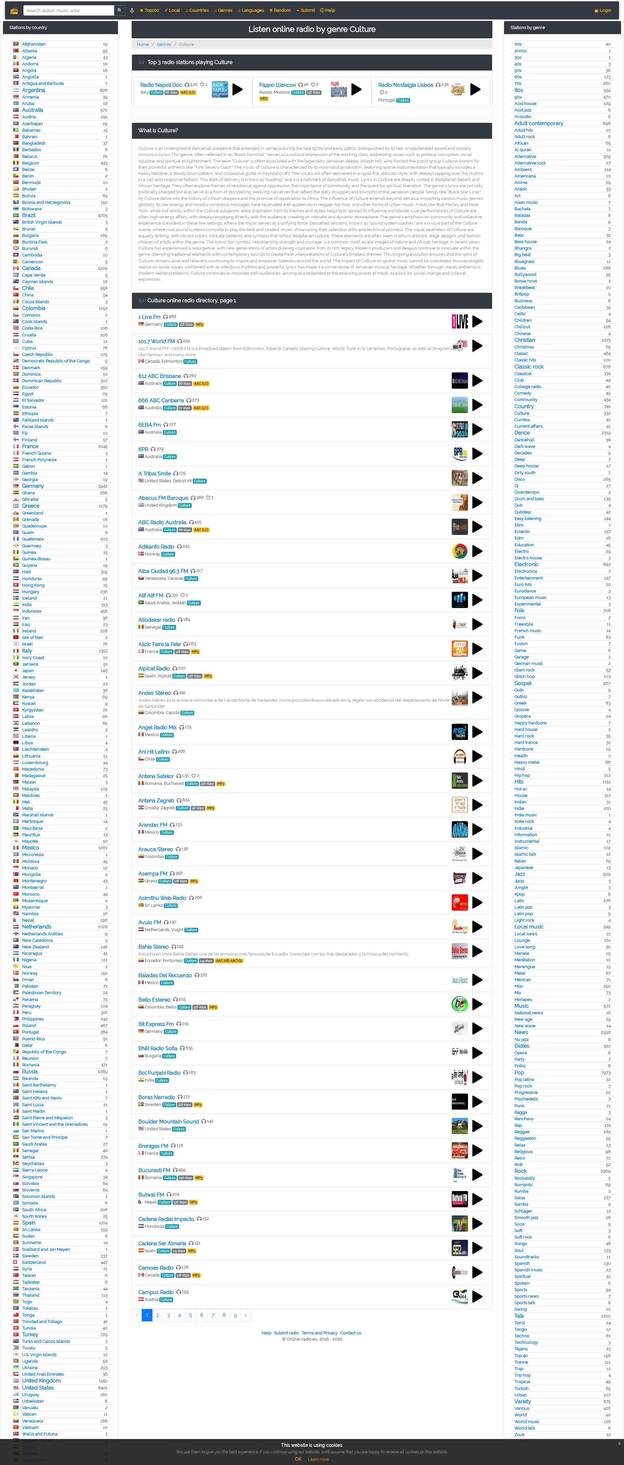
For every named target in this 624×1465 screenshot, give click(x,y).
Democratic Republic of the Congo (56, 360)
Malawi (29, 782)
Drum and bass (529, 498)
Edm (519, 538)
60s (518, 76)
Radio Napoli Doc (161, 85)
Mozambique (35, 900)
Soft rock (523, 1237)
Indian (520, 801)
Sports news (526, 1296)
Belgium (30, 163)
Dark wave (524, 446)
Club (519, 380)
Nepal (28, 920)
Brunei (28, 229)
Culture (521, 413)
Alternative (525, 156)
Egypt (27, 393)
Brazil (28, 215)
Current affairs (528, 426)
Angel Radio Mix (157, 727)
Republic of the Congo (44, 1051)
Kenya (28, 696)
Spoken (522, 1283)
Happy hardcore (530, 722)
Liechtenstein (35, 749)
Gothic (520, 696)
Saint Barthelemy (39, 1085)
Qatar (27, 1045)
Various (521, 1408)
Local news (525, 933)
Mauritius (31, 834)
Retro (519, 1158)
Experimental (527, 604)
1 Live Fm (149, 317)
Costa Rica (32, 328)
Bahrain (29, 136)
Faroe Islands (35, 426)
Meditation (524, 959)
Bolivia (28, 195)
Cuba (27, 341)
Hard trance (526, 742)
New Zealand (35, 946)
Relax (520, 1145)
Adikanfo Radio (156, 547)
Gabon (28, 466)
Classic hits (525, 359)
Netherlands (36, 927)
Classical (523, 373)
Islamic (521, 847)
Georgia (30, 479)
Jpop (519, 880)
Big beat (522, 254)
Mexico (30, 848)
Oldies (521, 1046)
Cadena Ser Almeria (162, 1243)
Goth (519, 690)
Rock (520, 1171)
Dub (518, 505)
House (520, 795)
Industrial (523, 828)
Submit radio (286, 1332)
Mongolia (31, 874)
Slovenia (30, 1189)
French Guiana (36, 453)
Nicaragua (32, 953)
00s (518, 44)
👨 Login (602, 10)
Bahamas (31, 130)
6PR (143, 449)
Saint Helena (34, 1091)
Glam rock (524, 670)
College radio (527, 386)
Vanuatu (30, 1407)
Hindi (519, 768)
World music (527, 1421)
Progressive (526, 1092)
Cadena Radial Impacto (166, 1219)
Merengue (524, 966)
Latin (519, 900)
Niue (27, 966)
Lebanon (31, 723)
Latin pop (523, 913)
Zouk (519, 1434)
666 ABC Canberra (161, 400)
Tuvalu (28, 1347)
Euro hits (523, 584)
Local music (529, 927)
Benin (28, 176)
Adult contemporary (539, 123)
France (30, 446)
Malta (27, 808)
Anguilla (30, 76)
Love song (524, 946)
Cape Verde (34, 275)
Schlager (523, 1211)
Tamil (519, 1322)
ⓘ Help (327, 10)
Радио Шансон (277, 85)
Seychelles (33, 1163)
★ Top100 (149, 10)
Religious (523, 1151)
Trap (518, 1368)
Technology (526, 1342)
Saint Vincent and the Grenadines (55, 1124)
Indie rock (524, 821)
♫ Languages (251, 10)
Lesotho (30, 729)
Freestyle (523, 624)
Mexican (522, 979)
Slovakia (30, 1183)
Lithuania (31, 756)
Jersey (28, 677)
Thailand (30, 1295)
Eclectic (522, 531)
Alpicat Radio (154, 669)
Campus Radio (156, 1292)
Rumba (521, 1191)
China (27, 294)
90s (518, 97)
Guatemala (33, 539)
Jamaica (30, 664)
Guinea (29, 552)
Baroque (523, 228)
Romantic (523, 1184)
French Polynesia (39, 459)
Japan (28, 670)
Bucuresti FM (154, 1170)
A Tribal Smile (154, 474)
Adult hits (523, 130)
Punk (519, 1105)
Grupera (522, 716)
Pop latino (524, 1079)
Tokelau (30, 1308)
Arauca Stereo (155, 849)
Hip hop (522, 775)
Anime (520, 182)
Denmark (31, 367)
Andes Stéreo (154, 693)
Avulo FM (149, 922)
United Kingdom (41, 1381)
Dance (522, 433)
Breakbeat (524, 287)
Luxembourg (35, 762)
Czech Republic (37, 354)
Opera (520, 1052)
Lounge (522, 940)
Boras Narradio (156, 1097)
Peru (27, 1012)
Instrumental (527, 841)
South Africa (34, 1209)
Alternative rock (530, 163)
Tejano (521, 1348)
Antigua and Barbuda (43, 83)
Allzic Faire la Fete (159, 644)
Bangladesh (34, 143)
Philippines (33, 1019)
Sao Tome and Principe (45, 1137)
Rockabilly (524, 1178)
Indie (519, 808)
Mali (26, 801)
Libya (27, 742)
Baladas (522, 215)
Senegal (30, 1150)
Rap (518, 1125)
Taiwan (29, 1275)
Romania (30, 1064)
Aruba (28, 103)
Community (526, 399)
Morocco (31, 894)
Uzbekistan (33, 1401)
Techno (521, 1335)
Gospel (522, 683)
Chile (28, 288)
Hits (519, 782)
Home (143, 44)
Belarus (29, 156)
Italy (27, 651)
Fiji (25, 433)
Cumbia (522, 419)
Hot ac (520, 788)
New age (523, 1019)
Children (523, 320)
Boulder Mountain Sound (168, 1122)
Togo (27, 1301)
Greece (30, 506)
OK (298, 1459)
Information (525, 834)
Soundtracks (526, 1256)
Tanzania (30, 1288)
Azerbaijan (32, 123)
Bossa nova (525, 281)
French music (527, 630)
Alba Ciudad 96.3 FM (163, 571)
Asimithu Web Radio (162, 898)
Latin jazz (523, 907)
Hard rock (524, 735)
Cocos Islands (35, 301)
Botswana (32, 208)
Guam (28, 532)
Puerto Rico (33, 1038)
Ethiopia (30, 413)
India (27, 604)
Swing (520, 1309)
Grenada (30, 519)
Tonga (28, 1315)
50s (517, 70)
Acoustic (522, 116)
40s (517, 63)
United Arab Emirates (43, 1374)
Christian (524, 340)
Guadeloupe (34, 526)
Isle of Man (32, 637)
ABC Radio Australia (162, 522)
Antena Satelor (156, 776)
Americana (525, 176)
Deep (519, 459)
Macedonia (33, 769)
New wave (525, 1025)
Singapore (32, 1176)
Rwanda (30, 1078)
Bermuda (31, 182)
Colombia (34, 308)
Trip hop (522, 1375)
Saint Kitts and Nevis (41, 1098)
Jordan (29, 683)
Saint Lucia (33, 1104)
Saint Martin (33, 1111)
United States (38, 1388)
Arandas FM (152, 825)
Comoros (31, 315)
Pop (519, 1073)
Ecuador (30, 387)
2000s (520, 50)
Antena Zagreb (156, 800)
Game (520, 650)
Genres (164, 44)
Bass (519, 235)
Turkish (521, 1388)
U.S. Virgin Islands (39, 1354)
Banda (520, 221)
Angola (29, 70)
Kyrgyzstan (33, 709)
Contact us (350, 1332)
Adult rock (524, 136)
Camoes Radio (156, 1268)
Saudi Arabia (34, 1144)
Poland (29, 1025)
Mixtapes (523, 999)
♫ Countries (197, 10)
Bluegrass (524, 261)
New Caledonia (37, 940)
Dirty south (525, 472)
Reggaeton (525, 1138)
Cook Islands (34, 321)
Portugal (30, 1032)
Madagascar (34, 775)
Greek (520, 703)
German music (528, 663)
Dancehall (524, 439)
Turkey (30, 1334)
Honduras (32, 578)
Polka (520, 1065)
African (521, 143)
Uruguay (30, 1394)
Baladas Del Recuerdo (165, 975)
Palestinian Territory (41, 992)
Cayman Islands (37, 281)
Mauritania (32, 828)
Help (266, 1332)
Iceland (29, 598)
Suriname (31, 1242)
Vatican (29, 1414)
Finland (29, 439)
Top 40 (521, 1355)
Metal (520, 973)
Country (524, 406)
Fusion (521, 643)
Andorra (30, 63)
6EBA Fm (149, 425)
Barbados (31, 149)
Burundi (30, 248)
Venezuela (32, 1421)
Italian (520, 861)
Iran (26, 618)
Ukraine (30, 1367)
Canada (31, 268)
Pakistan (30, 986)
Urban (520, 1395)
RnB (518, 1164)
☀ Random (280, 10)
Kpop (519, 894)
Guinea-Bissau (36, 558)
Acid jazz (522, 110)
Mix (517, 992)
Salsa (519, 1197)
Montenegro (34, 880)
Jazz (519, 874)
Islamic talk (525, 854)
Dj (516, 485)
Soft (518, 1230)
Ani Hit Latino (154, 752)
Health (521, 755)
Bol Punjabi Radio (159, 1073)
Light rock (524, 920)
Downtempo (526, 492)
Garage (521, 657)
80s (518, 90)
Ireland (29, 631)
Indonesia (31, 611)
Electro (521, 551)
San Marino (33, 1130)
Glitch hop (524, 676)
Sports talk (524, 1302)
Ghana (28, 492)
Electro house (528, 557)
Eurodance (525, 591)
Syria (27, 1268)
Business (523, 300)
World (520, 1414)
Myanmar (31, 907)
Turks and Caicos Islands (46, 1341)
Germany (33, 486)
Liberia (29, 736)
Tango (520, 1329)
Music (521, 1006)
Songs (520, 1243)
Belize (28, 169)
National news (528, 1012)
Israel (27, 644)
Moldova (30, 861)
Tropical (522, 1381)
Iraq (26, 624)
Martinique (32, 821)
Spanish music (528, 1269)
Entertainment (528, 578)
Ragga (520, 1112)
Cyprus (29, 347)
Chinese (522, 333)
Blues (520, 268)
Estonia (29, 407)
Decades (523, 452)
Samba (521, 1204)
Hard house (526, 729)
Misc (518, 986)
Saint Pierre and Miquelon (47, 1117)
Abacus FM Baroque (163, 498)
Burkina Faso (34, 242)
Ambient (522, 169)
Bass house (525, 241)
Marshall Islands (38, 814)
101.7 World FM (156, 341)
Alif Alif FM (150, 595)
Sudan (28, 1236)
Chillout (522, 326)
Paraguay (31, 1006)
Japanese (523, 867)
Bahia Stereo (153, 947)
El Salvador (33, 400)
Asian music (526, 202)
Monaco (30, 867)
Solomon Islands (38, 1196)
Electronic (526, 564)
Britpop (521, 294)
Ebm (519, 525)
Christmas (524, 346)
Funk (519, 637)
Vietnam (30, 1427)
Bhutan (29, 189)
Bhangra (522, 248)
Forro (520, 617)
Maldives (31, 795)
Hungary (30, 591)
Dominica (31, 374)
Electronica (525, 571)
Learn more (318, 1459)
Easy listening (527, 518)
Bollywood (525, 274)
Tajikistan (31, 1282)
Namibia (30, 913)
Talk (519, 1316)
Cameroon (32, 261)
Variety (522, 1401)
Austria (29, 116)
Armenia (30, 97)
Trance (521, 1362)
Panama (30, 999)
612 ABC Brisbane (159, 376)
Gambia (29, 473)
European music (530, 597)
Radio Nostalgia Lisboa (405, 85)
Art (517, 195)
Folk (519, 610)
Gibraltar (30, 499)
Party (519, 1059)
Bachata (522, 208)
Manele (521, 953)
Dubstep (522, 512)
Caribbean (524, 307)
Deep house (526, 465)
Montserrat (33, 887)
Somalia (30, 1202)
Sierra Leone (35, 1170)
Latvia (28, 716)
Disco (519, 479)
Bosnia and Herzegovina (46, 202)
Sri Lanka (31, 1229)
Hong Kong (33, 585)
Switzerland (34, 1262)
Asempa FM (152, 874)
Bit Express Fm (156, 1024)
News (521, 1032)
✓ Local (172, 10)
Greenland (32, 513)
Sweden (30, 1255)
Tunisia (29, 1328)
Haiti (26, 571)
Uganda (30, 1361)
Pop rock (523, 1085)
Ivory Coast (33, 657)
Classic (521, 353)
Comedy (522, 393)
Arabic (520, 189)
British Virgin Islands (42, 222)
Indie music (525, 814)
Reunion (30, 1058)
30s (517, 57)
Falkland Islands (38, 420)
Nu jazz (521, 1039)
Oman (28, 979)
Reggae (522, 1131)
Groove (521, 709)
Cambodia (32, 255)
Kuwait (28, 703)
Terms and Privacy (320, 1332)
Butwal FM (151, 1195)
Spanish (522, 1263)
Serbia (28, 1157)
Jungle (521, 887)
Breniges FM (153, 1146)
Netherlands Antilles (42, 933)
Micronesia (33, 854)
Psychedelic (526, 1098)
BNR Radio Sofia (157, 1048)
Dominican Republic (42, 380)
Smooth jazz (526, 1217)
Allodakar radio (156, 620)
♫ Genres (223, 10)
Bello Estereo (154, 1000)
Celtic (520, 313)
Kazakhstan (33, 690)
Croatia (29, 334)
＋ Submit (305, 10)
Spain (28, 1223)
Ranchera (523, 1118)
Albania (29, 50)
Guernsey (31, 545)
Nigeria (29, 959)
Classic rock (528, 367)
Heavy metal (527, 762)
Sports (520, 1289)
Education (524, 544)
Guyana (29, 565)
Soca (519, 1224)
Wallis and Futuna (40, 1434)
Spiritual (522, 1276)
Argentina (33, 90)
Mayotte (30, 841)
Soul (519, 1250)
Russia (30, 1072)
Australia (32, 110)
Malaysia (30, 788)
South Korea (34, 1216)
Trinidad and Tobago (42, 1321)
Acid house (525, 103)
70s (517, 83)
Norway (30, 973)
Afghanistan (34, 44)
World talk (524, 1428)
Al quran (522, 149)
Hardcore (523, 748)
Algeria (29, 57)
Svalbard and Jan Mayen (46, 1249)
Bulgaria (30, 235)
